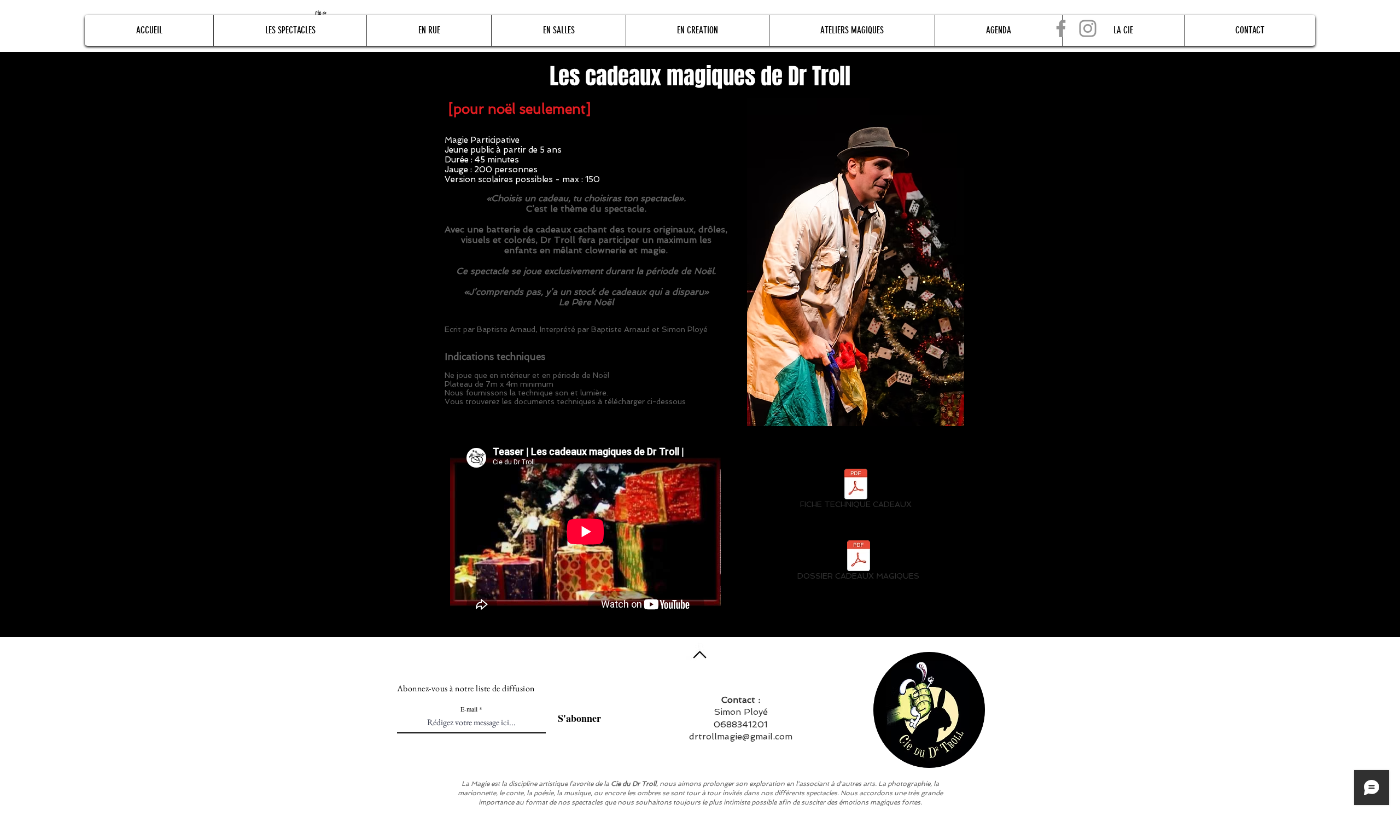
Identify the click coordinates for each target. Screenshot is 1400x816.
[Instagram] (1087, 28)
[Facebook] (1060, 28)
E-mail (468, 709)
